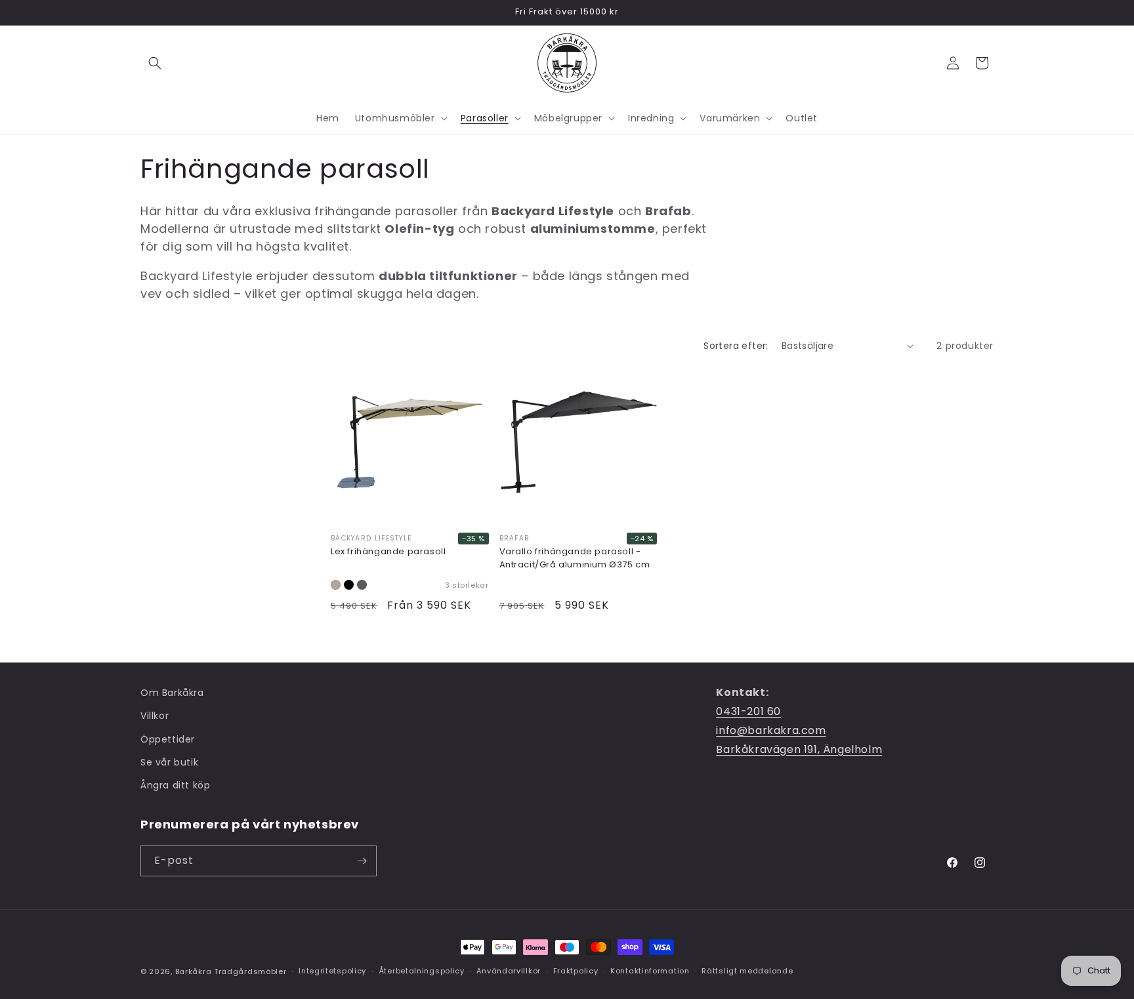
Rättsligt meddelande (747, 971)
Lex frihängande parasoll (388, 551)
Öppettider (167, 739)
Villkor (154, 715)
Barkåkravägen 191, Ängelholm (799, 749)
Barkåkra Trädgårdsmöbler (231, 971)
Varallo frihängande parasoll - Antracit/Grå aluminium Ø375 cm (574, 558)
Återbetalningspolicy (422, 971)
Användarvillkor (508, 971)
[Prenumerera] (361, 861)
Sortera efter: (736, 345)
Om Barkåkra (172, 692)
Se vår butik (169, 762)
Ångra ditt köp (175, 785)
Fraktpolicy (575, 971)
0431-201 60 (748, 711)
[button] (154, 63)
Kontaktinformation (650, 971)
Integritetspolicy (332, 971)
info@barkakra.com (771, 730)
